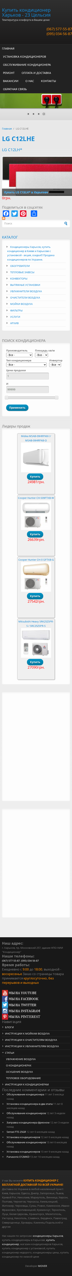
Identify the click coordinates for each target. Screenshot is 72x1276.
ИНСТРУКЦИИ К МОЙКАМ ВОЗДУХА (27, 1033)
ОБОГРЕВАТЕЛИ (20, 266)
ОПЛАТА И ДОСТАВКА (36, 73)
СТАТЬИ (9, 1053)
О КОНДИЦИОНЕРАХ (18, 1065)
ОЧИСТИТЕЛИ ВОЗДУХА (25, 297)
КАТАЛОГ (10, 237)
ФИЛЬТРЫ (16, 310)
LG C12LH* (12, 149)
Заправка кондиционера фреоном (28, 1122)
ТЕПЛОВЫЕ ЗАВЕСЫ (22, 272)
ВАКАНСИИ (10, 81)
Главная (7, 128)
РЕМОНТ (9, 73)
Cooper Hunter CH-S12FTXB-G (36, 559)
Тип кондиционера (18, 360)
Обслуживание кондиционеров (26, 1113)
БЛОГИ (9, 1027)
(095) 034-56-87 (59, 33)
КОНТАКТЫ (48, 81)
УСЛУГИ (15, 317)
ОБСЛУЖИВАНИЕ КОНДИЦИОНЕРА (27, 65)
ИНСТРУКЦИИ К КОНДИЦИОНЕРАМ (27, 1084)
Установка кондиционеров (23, 1137)
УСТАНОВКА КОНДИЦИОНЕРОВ (24, 56)
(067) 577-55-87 (59, 29)
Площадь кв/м (45, 350)
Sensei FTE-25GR (16, 1132)
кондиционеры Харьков (48, 1236)
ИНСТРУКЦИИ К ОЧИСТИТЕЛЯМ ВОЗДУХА (31, 1040)
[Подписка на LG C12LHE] (36, 218)
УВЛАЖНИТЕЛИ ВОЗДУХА (26, 291)
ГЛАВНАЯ (8, 48)
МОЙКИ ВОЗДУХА (21, 304)
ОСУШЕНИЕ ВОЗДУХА (19, 1072)
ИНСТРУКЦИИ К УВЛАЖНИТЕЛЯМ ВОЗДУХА (32, 1046)
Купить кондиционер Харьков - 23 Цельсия (26, 12)
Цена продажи (16, 370)
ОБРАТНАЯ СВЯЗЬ (15, 89)
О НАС (29, 81)
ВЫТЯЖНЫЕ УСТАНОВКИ (25, 285)
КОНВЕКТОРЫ (18, 278)
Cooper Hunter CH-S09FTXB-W (36, 498)
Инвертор (55, 360)
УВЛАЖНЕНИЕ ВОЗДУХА (21, 1059)
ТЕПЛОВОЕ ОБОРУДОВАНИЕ (23, 1078)
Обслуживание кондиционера (25, 1094)
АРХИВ (14, 323)
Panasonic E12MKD (18, 1157)
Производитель (17, 350)
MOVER (42, 1266)
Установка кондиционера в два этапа (30, 1104)
